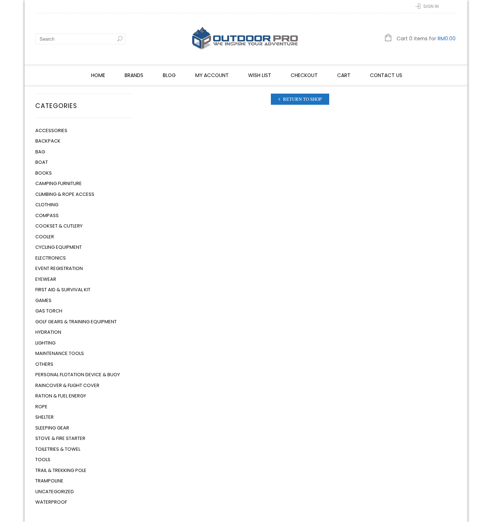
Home (98, 75)
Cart (343, 75)
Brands (134, 75)
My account (212, 75)
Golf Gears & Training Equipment (76, 321)
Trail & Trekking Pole (60, 470)
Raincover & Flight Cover (67, 385)
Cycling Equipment (58, 247)
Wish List (259, 75)
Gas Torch (48, 310)
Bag (40, 151)
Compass (47, 215)
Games (43, 300)
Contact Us (386, 75)
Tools (42, 459)
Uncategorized (54, 491)
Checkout (304, 75)
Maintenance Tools (59, 353)
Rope (41, 406)
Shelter (44, 417)
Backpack (48, 141)
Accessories (51, 130)
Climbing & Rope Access (64, 194)
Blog (169, 75)
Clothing (46, 204)
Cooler (44, 236)
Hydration (48, 332)
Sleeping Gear (52, 427)
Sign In (431, 6)
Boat (41, 162)
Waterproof (51, 502)
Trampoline (49, 480)
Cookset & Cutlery (58, 225)
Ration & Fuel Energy (60, 395)
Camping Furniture (58, 183)
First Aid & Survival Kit (62, 289)
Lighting (45, 342)
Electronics (50, 258)
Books (43, 173)
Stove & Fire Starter (60, 438)
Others (44, 364)
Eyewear (45, 279)
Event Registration (59, 268)
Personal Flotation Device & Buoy (77, 374)
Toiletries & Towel (57, 449)
